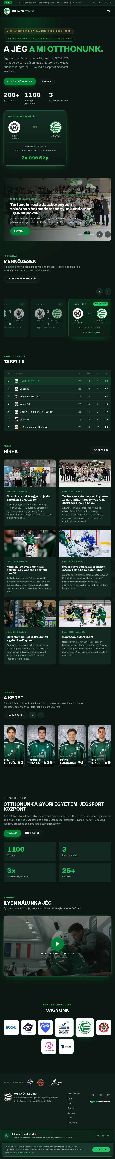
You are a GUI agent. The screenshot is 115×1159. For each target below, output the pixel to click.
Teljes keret (15, 715)
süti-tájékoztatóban (25, 1153)
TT (108, 1095)
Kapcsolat (32, 833)
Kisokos (12, 833)
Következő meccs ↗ (20, 81)
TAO (70, 1117)
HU (105, 2)
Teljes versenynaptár (22, 279)
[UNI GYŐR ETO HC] (85, 1027)
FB (92, 1095)
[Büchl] (11, 1027)
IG (100, 1095)
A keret (46, 81)
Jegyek (71, 1108)
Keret (70, 1098)
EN (110, 2)
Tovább (20, 231)
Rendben (101, 1150)
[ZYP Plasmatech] (48, 1046)
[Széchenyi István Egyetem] (64, 1027)
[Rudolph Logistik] (66, 1046)
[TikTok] (99, 3)
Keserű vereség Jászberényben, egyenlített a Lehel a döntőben (84, 2)
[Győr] (45, 1027)
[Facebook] (89, 3)
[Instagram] (94, 3)
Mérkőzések (74, 1093)
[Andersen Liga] (28, 1027)
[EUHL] (103, 1027)
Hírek (70, 1103)
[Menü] (108, 11)
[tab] (80, 234)
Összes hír (101, 450)
